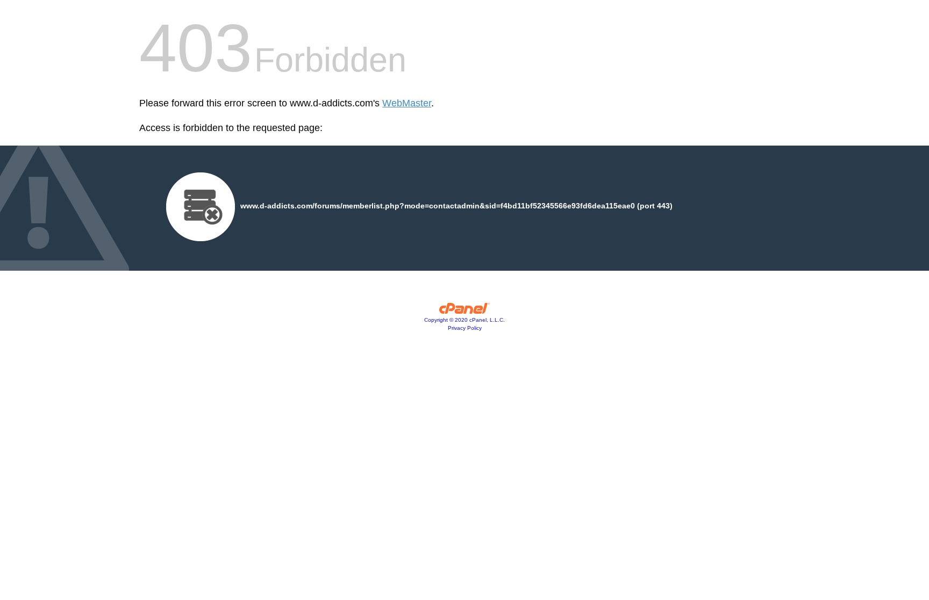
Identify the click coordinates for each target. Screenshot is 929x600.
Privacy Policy (465, 328)
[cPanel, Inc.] (464, 311)
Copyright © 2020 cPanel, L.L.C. (464, 320)
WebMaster (406, 103)
